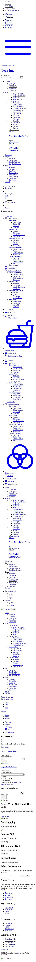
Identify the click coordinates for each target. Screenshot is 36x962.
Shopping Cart (9, 909)
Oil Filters (16, 227)
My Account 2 (17, 114)
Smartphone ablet (10, 939)
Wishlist (9, 14)
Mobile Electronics (19, 235)
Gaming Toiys (11, 312)
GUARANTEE (10, 8)
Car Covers (16, 236)
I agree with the (13, 782)
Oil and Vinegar (18, 368)
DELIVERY (9, 7)
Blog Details (13, 160)
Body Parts (16, 258)
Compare (10, 17)
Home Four (12, 88)
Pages (7, 165)
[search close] (3, 797)
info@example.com (12, 10)
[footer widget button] (15, 904)
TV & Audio (9, 942)
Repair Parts (16, 263)
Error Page (12, 180)
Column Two (13, 636)
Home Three (13, 87)
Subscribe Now (24, 876)
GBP (10, 598)
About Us (16, 121)
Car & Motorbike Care (14, 356)
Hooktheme (17, 953)
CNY (10, 595)
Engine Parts (17, 260)
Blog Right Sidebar (15, 164)
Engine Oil (16, 224)
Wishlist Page (13, 174)
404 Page (16, 115)
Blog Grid (12, 158)
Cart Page (12, 171)
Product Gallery (18, 110)
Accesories (8, 155)
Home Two (12, 85)
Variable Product (18, 106)
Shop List (16, 101)
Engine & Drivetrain (15, 383)
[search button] (21, 77)
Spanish (11, 606)
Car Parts (10, 309)
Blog (6, 156)
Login (7, 911)
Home (7, 81)
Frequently (8, 930)
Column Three (13, 647)
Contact (7, 182)
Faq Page (16, 119)
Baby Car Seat (12, 318)
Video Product (17, 105)
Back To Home (5, 816)
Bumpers (15, 240)
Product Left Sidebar (19, 108)
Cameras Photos (10, 946)
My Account (17, 112)
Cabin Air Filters (18, 249)
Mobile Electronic (18, 379)
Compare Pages (18, 665)
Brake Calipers (17, 222)
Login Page (16, 117)
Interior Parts (13, 374)
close (13, 609)
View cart (4, 784)
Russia (11, 604)
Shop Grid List (17, 99)
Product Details (17, 103)
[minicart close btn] (1, 740)
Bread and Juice (18, 388)
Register (7, 913)
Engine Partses (17, 298)
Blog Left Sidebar (14, 162)
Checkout (16, 128)
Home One (12, 83)
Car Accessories (10, 944)
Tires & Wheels (18, 262)
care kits (15, 244)
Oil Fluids (10, 315)
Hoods (15, 242)
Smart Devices (12, 218)
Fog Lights (16, 245)
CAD (10, 593)
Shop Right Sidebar (19, 96)
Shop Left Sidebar (18, 94)
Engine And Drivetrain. (9, 767)
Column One (13, 625)
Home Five (12, 90)
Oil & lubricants (18, 253)
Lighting (10, 216)
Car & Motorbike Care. (9, 751)
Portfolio (15, 124)
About (7, 692)
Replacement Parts (13, 271)
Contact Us (16, 123)
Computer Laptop (10, 941)
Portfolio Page (13, 173)
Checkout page (17, 666)
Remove (4, 761)
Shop (6, 92)
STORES (8, 5)
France (11, 602)
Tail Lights (16, 233)
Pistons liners (17, 251)
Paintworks (16, 254)
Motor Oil (16, 226)
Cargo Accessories (14, 392)
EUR (10, 597)
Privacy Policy (13, 176)
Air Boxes (16, 231)
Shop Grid (16, 97)
